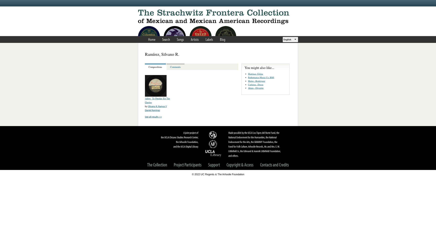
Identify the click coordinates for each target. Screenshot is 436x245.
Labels (209, 39)
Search (166, 39)
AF (213, 144)
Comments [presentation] (175, 67)
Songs (180, 39)
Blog (222, 39)
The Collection (157, 165)
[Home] (218, 17)
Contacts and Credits (274, 165)
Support (214, 165)
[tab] (156, 67)
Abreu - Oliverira (255, 87)
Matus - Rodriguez (256, 81)
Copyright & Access (240, 165)
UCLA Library (213, 153)
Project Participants (187, 165)
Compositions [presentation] (155, 67)
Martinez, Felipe (255, 73)
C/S (213, 134)
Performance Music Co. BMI (261, 77)
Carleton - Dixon (255, 84)
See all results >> (153, 116)
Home (151, 39)
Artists (195, 39)
